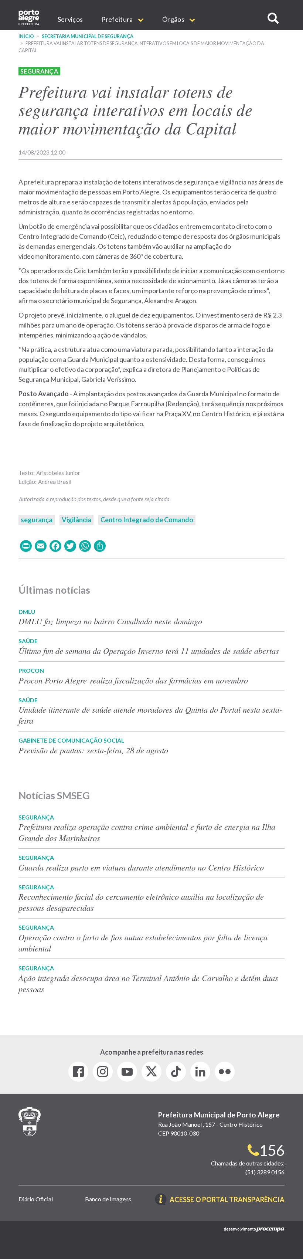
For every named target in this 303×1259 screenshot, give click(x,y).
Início (26, 36)
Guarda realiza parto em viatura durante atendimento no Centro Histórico (141, 867)
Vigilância (76, 520)
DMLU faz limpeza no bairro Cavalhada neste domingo (110, 621)
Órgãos (173, 19)
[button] (273, 18)
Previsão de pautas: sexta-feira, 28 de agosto (93, 750)
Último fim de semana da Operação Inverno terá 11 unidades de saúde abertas (148, 650)
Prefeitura (117, 19)
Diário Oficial (35, 1198)
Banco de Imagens (108, 1198)
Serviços (70, 19)
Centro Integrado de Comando (147, 520)
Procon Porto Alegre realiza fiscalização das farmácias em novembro (134, 680)
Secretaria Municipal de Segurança (87, 36)
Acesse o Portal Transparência (227, 1200)
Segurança (39, 71)
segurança (36, 520)
